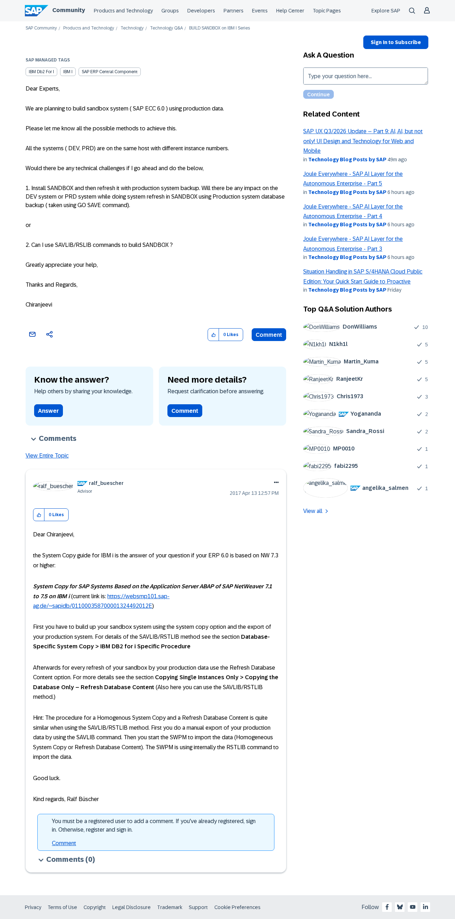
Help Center (290, 10)
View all (312, 511)
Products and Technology (123, 10)
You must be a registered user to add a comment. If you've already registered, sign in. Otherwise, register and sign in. (154, 825)
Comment (269, 335)
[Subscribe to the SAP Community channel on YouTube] (413, 907)
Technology (132, 28)
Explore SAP (385, 10)
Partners (233, 10)
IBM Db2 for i (41, 71)
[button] (213, 335)
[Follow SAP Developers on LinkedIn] (425, 907)
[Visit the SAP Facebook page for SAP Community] (387, 907)
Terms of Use (62, 907)
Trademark (169, 907)
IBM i (68, 71)
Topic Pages (327, 10)
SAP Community (41, 28)
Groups (170, 10)
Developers (201, 10)
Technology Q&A (166, 28)
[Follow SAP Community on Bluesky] (400, 907)
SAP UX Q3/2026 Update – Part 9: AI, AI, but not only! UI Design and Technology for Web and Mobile (363, 141)
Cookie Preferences (237, 907)
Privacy (33, 907)
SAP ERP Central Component (110, 71)
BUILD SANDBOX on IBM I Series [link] (219, 28)
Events (260, 10)
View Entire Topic (47, 456)
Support (198, 907)
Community (68, 10)
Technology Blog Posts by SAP (347, 159)
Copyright (95, 907)
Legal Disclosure (131, 907)
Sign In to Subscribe (396, 42)
